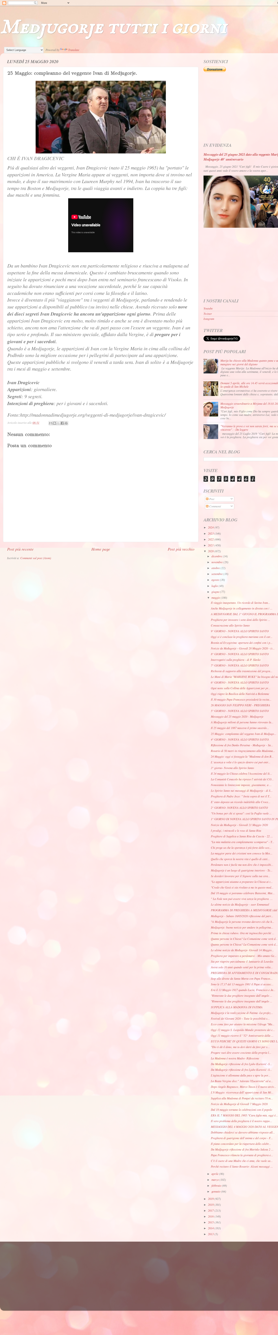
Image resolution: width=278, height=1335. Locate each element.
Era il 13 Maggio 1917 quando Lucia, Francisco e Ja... (243, 990)
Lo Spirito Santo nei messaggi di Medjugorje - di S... (242, 791)
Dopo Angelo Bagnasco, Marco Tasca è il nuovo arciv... (243, 1087)
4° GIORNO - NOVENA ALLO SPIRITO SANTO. (240, 739)
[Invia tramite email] (51, 423)
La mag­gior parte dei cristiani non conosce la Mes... (242, 853)
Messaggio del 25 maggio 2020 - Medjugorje (237, 716)
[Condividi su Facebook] (62, 423)
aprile (215, 1174)
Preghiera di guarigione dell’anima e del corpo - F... (242, 1138)
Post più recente (20, 549)
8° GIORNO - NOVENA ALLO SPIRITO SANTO (240, 654)
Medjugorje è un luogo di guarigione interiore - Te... (242, 870)
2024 (211, 527)
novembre (217, 562)
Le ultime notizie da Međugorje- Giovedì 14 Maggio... (242, 950)
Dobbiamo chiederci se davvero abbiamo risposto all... (243, 1132)
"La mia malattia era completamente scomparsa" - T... (242, 842)
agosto (215, 580)
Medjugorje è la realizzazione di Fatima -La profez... (242, 1013)
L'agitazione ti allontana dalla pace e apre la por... (240, 1075)
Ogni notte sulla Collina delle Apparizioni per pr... (240, 688)
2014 (211, 1228)
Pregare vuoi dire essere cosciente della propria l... (241, 1053)
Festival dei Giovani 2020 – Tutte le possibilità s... (240, 1018)
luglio (215, 586)
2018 (211, 1205)
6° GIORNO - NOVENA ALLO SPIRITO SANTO (240, 682)
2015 (211, 1222)
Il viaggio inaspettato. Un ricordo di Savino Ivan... (240, 603)
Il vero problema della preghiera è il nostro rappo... (241, 1121)
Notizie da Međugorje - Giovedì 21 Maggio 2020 (239, 825)
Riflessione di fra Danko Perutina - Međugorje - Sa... (242, 745)
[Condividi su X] (58, 423)
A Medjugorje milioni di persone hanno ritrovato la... (242, 722)
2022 (211, 539)
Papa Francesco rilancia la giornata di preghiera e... (242, 1155)
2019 (211, 1199)
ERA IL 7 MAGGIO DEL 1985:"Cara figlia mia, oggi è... (244, 1115)
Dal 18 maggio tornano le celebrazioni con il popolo (241, 1110)
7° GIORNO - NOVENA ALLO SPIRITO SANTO (240, 665)
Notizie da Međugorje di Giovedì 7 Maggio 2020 (239, 1104)
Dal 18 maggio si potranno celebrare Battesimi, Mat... (243, 893)
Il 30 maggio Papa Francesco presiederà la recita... (241, 699)
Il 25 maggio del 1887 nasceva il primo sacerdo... (240, 728)
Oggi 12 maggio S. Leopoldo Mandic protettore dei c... (243, 1030)
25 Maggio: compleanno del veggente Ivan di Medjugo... (243, 734)
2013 (211, 1234)
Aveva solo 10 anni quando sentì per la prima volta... (242, 967)
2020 (211, 551)
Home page (100, 549)
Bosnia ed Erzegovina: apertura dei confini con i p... (242, 643)
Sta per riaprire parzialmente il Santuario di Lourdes (242, 961)
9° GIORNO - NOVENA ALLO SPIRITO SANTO (240, 631)
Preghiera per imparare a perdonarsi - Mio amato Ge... (244, 956)
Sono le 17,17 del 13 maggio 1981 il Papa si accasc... (242, 984)
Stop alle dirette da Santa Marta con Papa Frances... (242, 978)
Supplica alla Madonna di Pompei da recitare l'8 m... (242, 1098)
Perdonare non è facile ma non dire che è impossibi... (242, 865)
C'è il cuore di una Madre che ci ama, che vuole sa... (242, 1161)
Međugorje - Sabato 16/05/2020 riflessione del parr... (242, 916)
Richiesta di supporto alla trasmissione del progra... (242, 671)
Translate (73, 50)
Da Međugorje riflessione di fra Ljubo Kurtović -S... (241, 1064)
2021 (211, 545)
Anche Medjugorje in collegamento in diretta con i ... (242, 608)
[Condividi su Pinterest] (66, 423)
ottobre (216, 568)
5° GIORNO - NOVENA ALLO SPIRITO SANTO (240, 711)
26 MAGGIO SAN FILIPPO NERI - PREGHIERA (240, 705)
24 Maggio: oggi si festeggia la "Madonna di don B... (242, 756)
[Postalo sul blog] (55, 423)
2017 (211, 1210)
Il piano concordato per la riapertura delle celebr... (241, 1144)
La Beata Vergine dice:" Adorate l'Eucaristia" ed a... (242, 1081)
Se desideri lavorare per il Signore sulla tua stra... (240, 876)
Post (211, 499)
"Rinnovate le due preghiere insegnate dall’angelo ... (241, 995)
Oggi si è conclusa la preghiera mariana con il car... (242, 637)
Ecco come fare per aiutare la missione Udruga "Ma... (243, 1024)
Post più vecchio (181, 549)
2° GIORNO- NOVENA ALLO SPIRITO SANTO (239, 808)
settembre (217, 574)
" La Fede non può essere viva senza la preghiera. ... (242, 899)
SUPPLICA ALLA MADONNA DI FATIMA (237, 1007)
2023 (211, 533)
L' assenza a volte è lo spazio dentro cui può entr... (240, 762)
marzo (215, 1180)
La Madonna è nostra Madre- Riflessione (235, 1058)
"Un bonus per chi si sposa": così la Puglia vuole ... (241, 813)
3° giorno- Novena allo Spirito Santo (232, 768)
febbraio (216, 1185)
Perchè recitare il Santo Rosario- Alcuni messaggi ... (242, 1166)
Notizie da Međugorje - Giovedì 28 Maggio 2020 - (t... (243, 648)
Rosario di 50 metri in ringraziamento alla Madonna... (243, 751)
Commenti (214, 506)
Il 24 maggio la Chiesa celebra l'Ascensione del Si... (241, 773)
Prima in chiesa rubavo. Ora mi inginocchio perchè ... (242, 933)
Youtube (208, 308)
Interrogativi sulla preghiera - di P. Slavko (235, 660)
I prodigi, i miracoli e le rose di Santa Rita (236, 830)
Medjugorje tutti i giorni (113, 27)
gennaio (216, 1191)
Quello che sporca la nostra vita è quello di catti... (240, 859)
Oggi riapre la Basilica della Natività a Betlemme (240, 694)
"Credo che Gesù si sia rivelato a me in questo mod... (242, 887)
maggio (216, 598)
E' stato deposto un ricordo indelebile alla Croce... (240, 802)
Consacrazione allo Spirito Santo (230, 625)
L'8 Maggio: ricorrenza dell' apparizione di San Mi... (242, 1092)
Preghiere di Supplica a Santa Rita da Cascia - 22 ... (242, 836)
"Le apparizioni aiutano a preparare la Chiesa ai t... (242, 882)
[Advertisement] (129, 1272)
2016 (211, 1216)
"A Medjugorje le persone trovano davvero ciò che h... (242, 922)
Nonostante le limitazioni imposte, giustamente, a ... (241, 785)
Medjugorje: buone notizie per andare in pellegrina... (242, 927)
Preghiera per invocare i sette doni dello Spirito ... (240, 620)
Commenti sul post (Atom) (35, 558)
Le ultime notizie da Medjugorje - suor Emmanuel (240, 904)
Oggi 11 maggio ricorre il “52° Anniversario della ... (242, 1035)
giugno (215, 592)
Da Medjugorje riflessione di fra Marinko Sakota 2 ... (242, 1149)
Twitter (208, 314)
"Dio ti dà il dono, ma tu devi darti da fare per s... (240, 1047)
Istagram (209, 319)
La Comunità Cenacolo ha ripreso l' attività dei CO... (242, 779)
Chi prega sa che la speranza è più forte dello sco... (241, 848)
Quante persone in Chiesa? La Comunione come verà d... (244, 939)
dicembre (217, 556)
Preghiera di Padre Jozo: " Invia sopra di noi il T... (241, 796)
